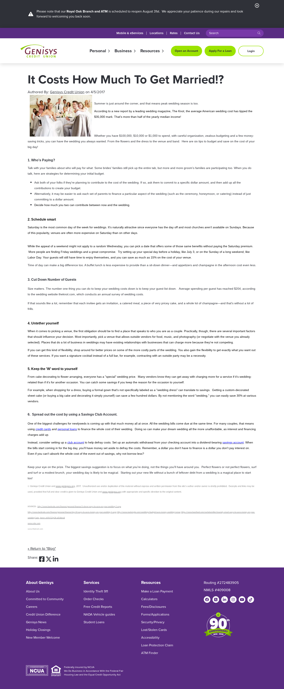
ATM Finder (149, 653)
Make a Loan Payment (157, 591)
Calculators (149, 599)
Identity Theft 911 (96, 591)
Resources (150, 51)
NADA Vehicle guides (99, 614)
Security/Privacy (152, 622)
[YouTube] (242, 599)
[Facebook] (207, 599)
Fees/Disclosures (153, 606)
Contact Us (192, 33)
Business (123, 51)
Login (251, 51)
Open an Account (186, 51)
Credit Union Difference (43, 614)
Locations (156, 33)
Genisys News (36, 622)
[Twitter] (215, 599)
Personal (98, 51)
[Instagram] (233, 599)
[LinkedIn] (224, 599)
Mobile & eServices (129, 33)
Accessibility (150, 637)
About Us (33, 591)
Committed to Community (45, 599)
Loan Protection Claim (157, 645)
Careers (31, 606)
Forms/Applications (155, 614)
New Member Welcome (43, 637)
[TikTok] (250, 599)
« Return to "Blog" (42, 548)
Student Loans (94, 622)
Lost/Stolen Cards (154, 629)
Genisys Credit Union (67, 92)
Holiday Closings (38, 629)
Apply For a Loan (220, 51)
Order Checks (94, 599)
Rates (174, 33)
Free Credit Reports (98, 606)
